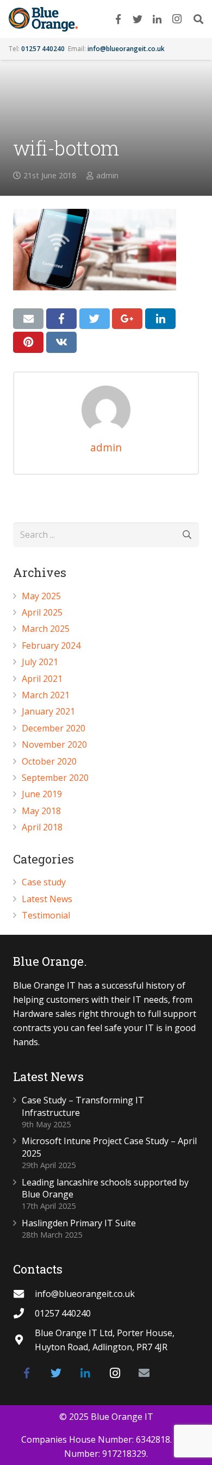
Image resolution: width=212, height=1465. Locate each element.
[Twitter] (137, 19)
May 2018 (41, 811)
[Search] (198, 19)
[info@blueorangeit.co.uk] (24, 1293)
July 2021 (40, 662)
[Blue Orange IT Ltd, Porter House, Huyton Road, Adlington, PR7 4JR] (24, 1339)
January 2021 (48, 711)
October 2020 (49, 761)
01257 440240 (43, 48)
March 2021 (46, 695)
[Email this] (28, 318)
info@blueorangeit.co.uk (126, 48)
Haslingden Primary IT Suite (79, 1223)
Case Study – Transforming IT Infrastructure (83, 1106)
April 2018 (42, 827)
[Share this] (61, 318)
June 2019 (42, 794)
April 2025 (42, 612)
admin (107, 175)
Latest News (47, 899)
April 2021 (42, 679)
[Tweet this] (94, 318)
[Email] (144, 1373)
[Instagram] (176, 19)
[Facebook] (118, 19)
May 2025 (41, 596)
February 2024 (51, 645)
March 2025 (46, 629)
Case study (44, 882)
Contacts (38, 1269)
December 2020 (53, 728)
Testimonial (46, 915)
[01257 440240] (24, 1313)
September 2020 (55, 778)
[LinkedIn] (157, 19)
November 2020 (54, 744)
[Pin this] (28, 342)
